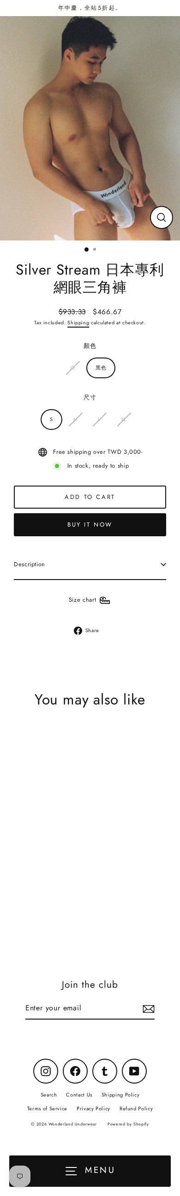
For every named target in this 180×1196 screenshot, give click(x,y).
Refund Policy (136, 1108)
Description (29, 564)
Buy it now (90, 524)
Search (49, 1094)
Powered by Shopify (128, 1124)
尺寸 (90, 397)
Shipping (78, 322)
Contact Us (79, 1094)
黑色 (101, 367)
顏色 (90, 345)
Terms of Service (47, 1108)
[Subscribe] (147, 1009)
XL (123, 419)
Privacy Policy (93, 1108)
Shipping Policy (121, 1094)
